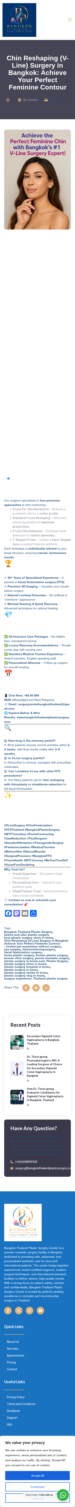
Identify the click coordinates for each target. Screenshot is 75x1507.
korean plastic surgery (52, 955)
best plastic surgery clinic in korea (28, 937)
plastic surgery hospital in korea (27, 966)
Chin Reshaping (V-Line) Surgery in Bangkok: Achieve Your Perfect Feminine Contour (36, 942)
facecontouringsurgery (38, 949)
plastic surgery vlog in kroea (24, 975)
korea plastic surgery (19, 955)
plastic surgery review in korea (26, 972)
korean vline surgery (18, 958)
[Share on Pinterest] (36, 988)
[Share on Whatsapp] (46, 988)
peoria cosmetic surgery (52, 958)
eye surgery (12, 949)
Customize (38, 1486)
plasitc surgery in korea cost (24, 961)
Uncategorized (59, 100)
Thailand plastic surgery (50, 978)
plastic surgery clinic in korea (25, 963)
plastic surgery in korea (21, 969)
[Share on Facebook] (26, 988)
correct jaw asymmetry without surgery (33, 946)
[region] (37, 1471)
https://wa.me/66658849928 (42, 1154)
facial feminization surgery (23, 952)
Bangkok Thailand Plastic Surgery (28, 931)
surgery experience (17, 978)
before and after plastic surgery (26, 934)
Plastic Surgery (57, 961)
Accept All (37, 1475)
